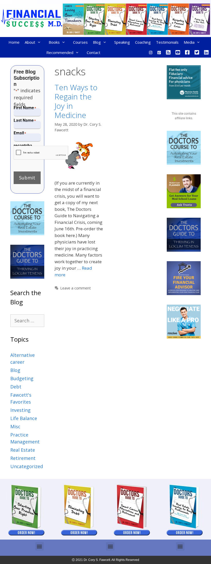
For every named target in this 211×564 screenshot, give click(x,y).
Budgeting (21, 378)
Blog (97, 42)
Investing (20, 410)
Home (14, 42)
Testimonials (167, 42)
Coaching (143, 42)
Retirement (23, 458)
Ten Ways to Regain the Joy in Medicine (76, 101)
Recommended (59, 52)
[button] (39, 546)
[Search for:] (27, 320)
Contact (93, 52)
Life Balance (23, 418)
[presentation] (41, 153)
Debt (15, 387)
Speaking (122, 42)
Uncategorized (26, 466)
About (30, 42)
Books (54, 42)
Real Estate (22, 450)
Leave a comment (75, 288)
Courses (80, 42)
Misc (15, 426)
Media (189, 42)
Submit (27, 178)
